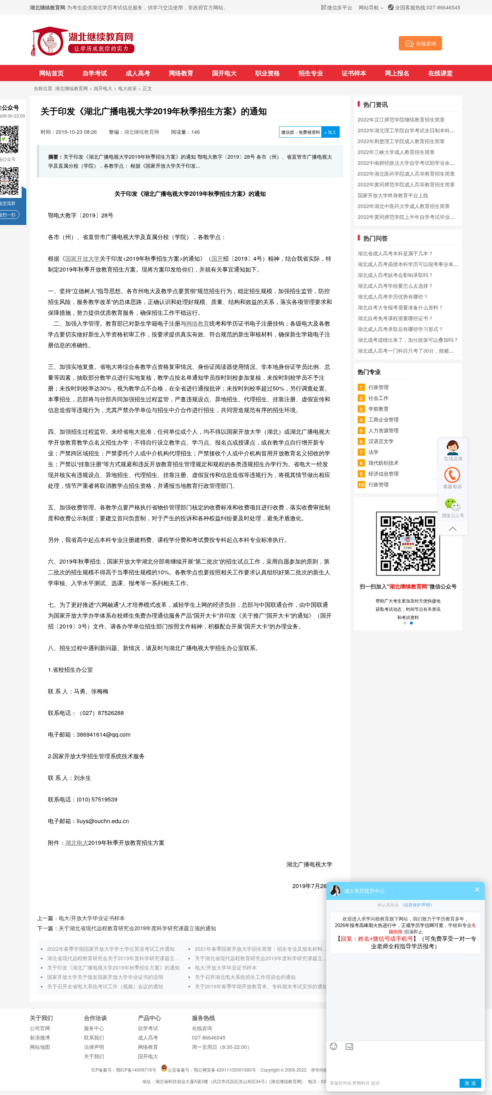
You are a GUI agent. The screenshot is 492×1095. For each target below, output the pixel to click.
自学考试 (94, 73)
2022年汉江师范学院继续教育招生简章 (401, 119)
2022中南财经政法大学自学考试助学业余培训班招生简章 (421, 162)
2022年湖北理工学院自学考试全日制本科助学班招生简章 (421, 130)
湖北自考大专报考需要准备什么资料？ (400, 307)
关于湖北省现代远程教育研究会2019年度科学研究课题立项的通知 (137, 928)
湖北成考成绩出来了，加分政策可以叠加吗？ (408, 339)
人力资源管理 (383, 430)
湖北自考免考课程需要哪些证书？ (395, 318)
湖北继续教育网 (71, 88)
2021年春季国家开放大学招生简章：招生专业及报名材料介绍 (263, 948)
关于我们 (94, 1056)
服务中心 (94, 1028)
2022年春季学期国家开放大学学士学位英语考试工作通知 (111, 948)
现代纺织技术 (383, 462)
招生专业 (311, 73)
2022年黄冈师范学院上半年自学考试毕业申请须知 (414, 216)
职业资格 (267, 73)
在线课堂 (440, 73)
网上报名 (397, 73)
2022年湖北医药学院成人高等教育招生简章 (406, 173)
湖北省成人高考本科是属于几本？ (395, 253)
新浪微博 (40, 1037)
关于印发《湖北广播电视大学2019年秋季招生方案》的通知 (113, 967)
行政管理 (378, 386)
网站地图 (40, 1046)
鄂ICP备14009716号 (136, 1070)
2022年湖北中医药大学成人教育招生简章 (404, 205)
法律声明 (94, 1046)
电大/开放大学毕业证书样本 (92, 918)
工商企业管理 (383, 419)
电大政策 (127, 88)
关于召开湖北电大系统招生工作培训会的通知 (245, 976)
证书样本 (354, 73)
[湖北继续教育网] (83, 56)
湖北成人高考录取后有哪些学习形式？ (400, 328)
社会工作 (378, 397)
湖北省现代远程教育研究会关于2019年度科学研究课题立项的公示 (121, 958)
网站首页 (51, 73)
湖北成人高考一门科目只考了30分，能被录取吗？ (413, 350)
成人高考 (138, 73)
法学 (373, 451)
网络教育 (181, 73)
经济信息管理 (383, 473)
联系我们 (94, 1037)
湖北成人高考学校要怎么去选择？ (395, 285)
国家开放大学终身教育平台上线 (393, 195)
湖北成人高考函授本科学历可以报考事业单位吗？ (413, 264)
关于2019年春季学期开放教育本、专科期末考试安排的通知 (261, 986)
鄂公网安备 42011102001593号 (225, 1070)
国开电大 (224, 73)
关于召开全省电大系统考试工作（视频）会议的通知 (105, 986)
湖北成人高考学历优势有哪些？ (393, 296)
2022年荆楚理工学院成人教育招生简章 (401, 141)
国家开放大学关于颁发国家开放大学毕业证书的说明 (105, 976)
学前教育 (378, 408)
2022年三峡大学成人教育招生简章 (396, 151)
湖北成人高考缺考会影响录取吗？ (395, 274)
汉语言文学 (381, 441)
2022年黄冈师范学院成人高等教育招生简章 (406, 184)
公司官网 (40, 1028)
